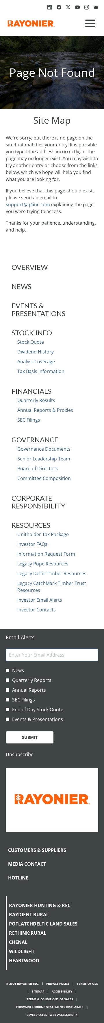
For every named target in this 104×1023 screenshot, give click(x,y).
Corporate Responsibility (38, 502)
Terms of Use (87, 983)
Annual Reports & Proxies (45, 410)
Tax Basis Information (40, 371)
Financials (31, 391)
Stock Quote (30, 342)
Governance (35, 439)
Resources (31, 525)
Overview (30, 267)
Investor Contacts (36, 610)
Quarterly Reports (31, 680)
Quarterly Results (36, 400)
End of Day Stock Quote (37, 709)
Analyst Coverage (36, 361)
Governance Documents (43, 449)
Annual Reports (29, 690)
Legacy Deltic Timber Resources (51, 573)
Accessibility (62, 991)
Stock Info (32, 332)
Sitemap (38, 991)
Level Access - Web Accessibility (52, 1014)
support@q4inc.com (28, 204)
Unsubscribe (20, 754)
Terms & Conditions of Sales (50, 999)
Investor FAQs (32, 544)
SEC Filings (28, 420)
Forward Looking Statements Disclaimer (49, 1007)
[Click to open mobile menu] (90, 23)
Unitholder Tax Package (43, 534)
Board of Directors (37, 468)
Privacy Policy (57, 983)
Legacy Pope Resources (42, 564)
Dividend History (35, 352)
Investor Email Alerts (39, 600)
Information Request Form (46, 554)
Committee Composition (44, 478)
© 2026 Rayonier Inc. (22, 983)
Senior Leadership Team (43, 459)
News (21, 286)
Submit (30, 737)
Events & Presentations (38, 309)
